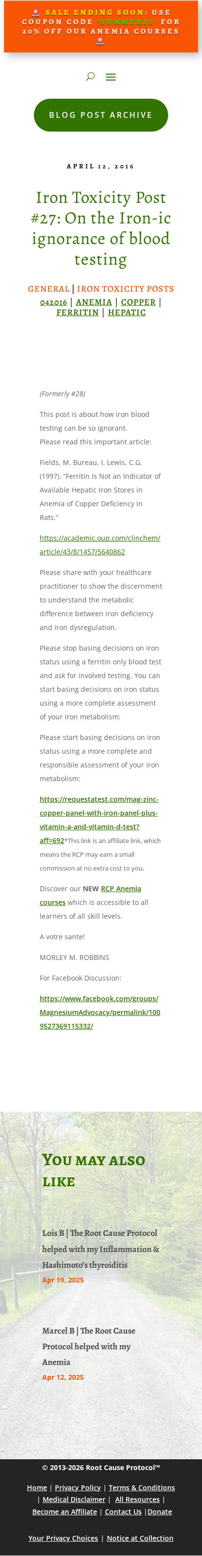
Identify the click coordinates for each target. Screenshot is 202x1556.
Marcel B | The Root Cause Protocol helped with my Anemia (88, 1346)
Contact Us (123, 1511)
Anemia (94, 302)
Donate (160, 1511)
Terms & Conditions (142, 1487)
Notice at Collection (140, 1538)
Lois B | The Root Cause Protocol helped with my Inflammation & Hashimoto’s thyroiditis (100, 1249)
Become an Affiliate (64, 1511)
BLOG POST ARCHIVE (101, 114)
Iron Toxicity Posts (126, 289)
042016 (53, 302)
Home (37, 1487)
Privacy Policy (78, 1487)
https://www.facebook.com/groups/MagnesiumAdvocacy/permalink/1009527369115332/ (100, 1012)
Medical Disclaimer (74, 1499)
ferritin (77, 312)
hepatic (127, 312)
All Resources (137, 1499)
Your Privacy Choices (63, 1538)
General (49, 289)
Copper (138, 302)
